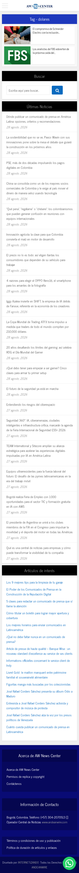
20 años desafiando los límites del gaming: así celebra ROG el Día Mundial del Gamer (38, 350)
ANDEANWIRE (39, 867)
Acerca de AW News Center (23, 769)
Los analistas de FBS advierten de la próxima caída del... (51, 51)
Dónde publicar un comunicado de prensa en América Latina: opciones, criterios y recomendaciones (38, 119)
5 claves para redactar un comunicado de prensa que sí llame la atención (39, 603)
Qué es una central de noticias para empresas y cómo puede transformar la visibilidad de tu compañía (38, 550)
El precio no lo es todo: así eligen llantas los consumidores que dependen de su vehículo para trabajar (35, 259)
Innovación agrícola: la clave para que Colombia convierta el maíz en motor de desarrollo (34, 237)
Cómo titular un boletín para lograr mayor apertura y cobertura (37, 615)
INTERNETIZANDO (28, 862)
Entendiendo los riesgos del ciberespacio (30, 404)
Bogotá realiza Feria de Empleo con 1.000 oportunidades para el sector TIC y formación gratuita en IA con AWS (38, 501)
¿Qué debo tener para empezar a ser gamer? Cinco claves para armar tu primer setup (36, 370)
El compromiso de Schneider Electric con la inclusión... (48, 30)
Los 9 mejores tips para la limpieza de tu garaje (34, 582)
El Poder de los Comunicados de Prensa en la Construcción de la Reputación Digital (33, 592)
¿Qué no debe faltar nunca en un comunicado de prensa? (35, 639)
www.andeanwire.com (54, 821)
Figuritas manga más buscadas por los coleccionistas (38, 684)
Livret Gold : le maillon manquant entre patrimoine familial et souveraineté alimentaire (36, 675)
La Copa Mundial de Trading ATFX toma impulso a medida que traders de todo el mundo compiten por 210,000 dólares (37, 326)
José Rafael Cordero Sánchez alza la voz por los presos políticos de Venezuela (39, 717)
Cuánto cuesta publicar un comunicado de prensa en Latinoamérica (38, 729)
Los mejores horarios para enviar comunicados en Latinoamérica (36, 627)
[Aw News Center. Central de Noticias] (39, 5)
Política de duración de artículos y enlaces (32, 847)
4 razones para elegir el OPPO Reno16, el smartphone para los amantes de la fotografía (38, 283)
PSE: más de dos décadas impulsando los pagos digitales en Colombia (35, 165)
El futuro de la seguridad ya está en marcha (32, 388)
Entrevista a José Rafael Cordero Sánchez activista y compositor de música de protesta (37, 705)
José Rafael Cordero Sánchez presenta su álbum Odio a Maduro (39, 693)
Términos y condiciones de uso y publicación (34, 840)
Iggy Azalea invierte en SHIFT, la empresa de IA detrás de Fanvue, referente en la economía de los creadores (38, 303)
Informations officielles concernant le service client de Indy (38, 663)
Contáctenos (14, 783)
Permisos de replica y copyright (25, 776)
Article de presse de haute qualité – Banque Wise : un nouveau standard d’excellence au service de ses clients (39, 651)
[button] (69, 863)
